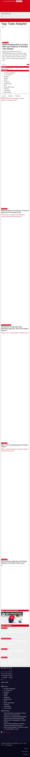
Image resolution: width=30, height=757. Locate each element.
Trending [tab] (17, 96)
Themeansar (8, 745)
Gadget (6, 78)
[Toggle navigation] (16, 20)
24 (2, 677)
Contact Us (24, 751)
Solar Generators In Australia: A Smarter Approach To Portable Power (15, 211)
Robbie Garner (15, 637)
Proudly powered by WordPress (10, 743)
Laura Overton (15, 647)
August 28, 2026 (6, 637)
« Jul (2, 685)
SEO (5, 85)
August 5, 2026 (5, 666)
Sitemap (25, 754)
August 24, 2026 (6, 655)
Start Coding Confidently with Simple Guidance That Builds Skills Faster (14, 562)
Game (5, 80)
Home (26, 748)
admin (12, 655)
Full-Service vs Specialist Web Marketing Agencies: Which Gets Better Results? (14, 328)
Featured (6, 76)
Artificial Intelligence (9, 73)
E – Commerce (8, 74)
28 (8, 677)
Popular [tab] (10, 96)
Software (6, 89)
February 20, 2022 (7, 51)
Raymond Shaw (17, 51)
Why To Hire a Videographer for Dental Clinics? (14, 652)
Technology (5, 42)
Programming (7, 83)
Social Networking (9, 87)
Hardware (6, 81)
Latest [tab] (4, 96)
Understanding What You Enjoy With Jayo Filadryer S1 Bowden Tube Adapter (15, 47)
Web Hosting (7, 92)
